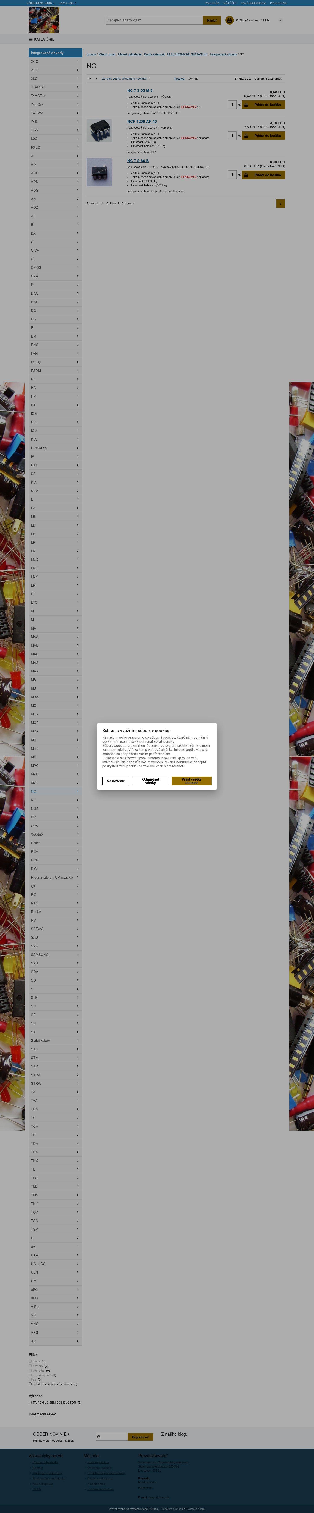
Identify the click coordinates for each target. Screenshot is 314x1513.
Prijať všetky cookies (192, 781)
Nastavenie (116, 780)
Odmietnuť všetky (150, 781)
